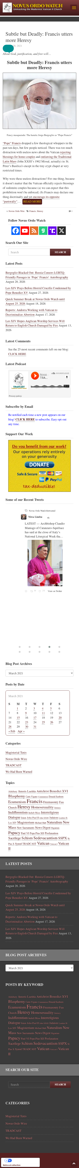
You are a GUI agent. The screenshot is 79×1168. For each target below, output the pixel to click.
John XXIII (44, 817)
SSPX (62, 837)
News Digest (43, 828)
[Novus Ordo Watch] (35, 7)
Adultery (12, 791)
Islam (23, 817)
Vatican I (54, 844)
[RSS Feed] (34, 230)
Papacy (14, 832)
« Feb (11, 731)
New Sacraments (25, 827)
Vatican (43, 843)
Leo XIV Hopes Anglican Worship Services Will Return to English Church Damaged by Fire (35, 323)
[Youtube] (25, 230)
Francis (34, 801)
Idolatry (57, 807)
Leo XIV (12, 822)
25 (43, 722)
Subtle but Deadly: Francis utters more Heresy (39, 36)
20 (60, 718)
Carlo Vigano (31, 796)
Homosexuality (42, 807)
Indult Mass (34, 812)
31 (34, 727)
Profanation (51, 833)
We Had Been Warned (19, 772)
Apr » (21, 731)
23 (26, 722)
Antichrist (43, 791)
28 (9, 727)
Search (60, 252)
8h (48, 517)
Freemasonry (50, 802)
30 (26, 727)
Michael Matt (40, 822)
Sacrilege (14, 838)
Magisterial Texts (16, 752)
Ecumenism (17, 801)
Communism (43, 796)
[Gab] (43, 230)
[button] (11, 48)
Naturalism (54, 822)
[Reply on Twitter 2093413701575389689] (27, 591)
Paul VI (25, 833)
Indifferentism (18, 812)
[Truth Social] (52, 230)
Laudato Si (63, 817)
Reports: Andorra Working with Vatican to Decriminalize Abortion (31, 312)
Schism (27, 837)
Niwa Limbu (35, 517)
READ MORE (32, 201)
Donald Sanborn (56, 796)
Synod (18, 843)
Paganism (55, 827)
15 (18, 718)
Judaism (53, 817)
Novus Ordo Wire (16, 759)
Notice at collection (11, 1165)
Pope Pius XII (37, 833)
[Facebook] (15, 230)
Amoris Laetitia (27, 791)
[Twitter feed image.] (45, 563)
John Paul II (33, 817)
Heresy (23, 806)
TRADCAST (13, 765)
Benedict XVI (59, 791)
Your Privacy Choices (24, 1160)
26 (51, 722)
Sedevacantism (45, 837)
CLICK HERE (17, 354)
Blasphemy (16, 795)
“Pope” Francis (12, 143)
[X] (61, 230)
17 (34, 718)
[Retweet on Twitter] (26, 510)
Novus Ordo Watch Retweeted (42, 510)
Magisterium (25, 822)
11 (43, 713)
